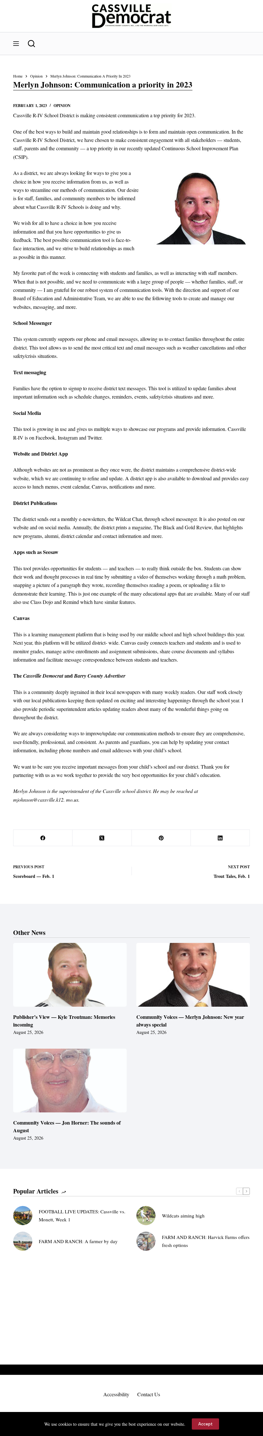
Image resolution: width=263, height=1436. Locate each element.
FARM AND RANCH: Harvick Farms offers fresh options (206, 1241)
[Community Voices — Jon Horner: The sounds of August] (70, 1080)
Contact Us (148, 1394)
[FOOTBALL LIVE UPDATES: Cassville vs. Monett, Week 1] (22, 1215)
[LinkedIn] (220, 838)
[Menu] (16, 43)
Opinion (62, 105)
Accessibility (116, 1394)
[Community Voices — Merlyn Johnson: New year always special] (193, 975)
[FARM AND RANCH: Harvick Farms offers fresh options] (146, 1241)
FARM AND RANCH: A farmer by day (78, 1241)
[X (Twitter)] (102, 838)
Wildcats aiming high (183, 1215)
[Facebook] (42, 838)
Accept (205, 1424)
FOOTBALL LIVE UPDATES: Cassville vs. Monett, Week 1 (82, 1215)
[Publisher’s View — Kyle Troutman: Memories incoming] (70, 975)
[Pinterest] (161, 838)
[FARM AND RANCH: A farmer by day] (22, 1241)
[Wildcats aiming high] (146, 1215)
